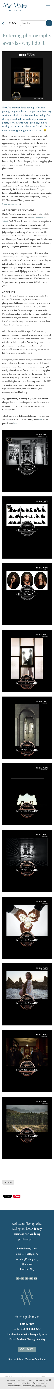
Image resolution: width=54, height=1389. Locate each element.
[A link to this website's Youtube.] (35, 1278)
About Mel (27, 1264)
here (40, 419)
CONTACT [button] (27, 1349)
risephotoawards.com (11, 203)
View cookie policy (39, 1386)
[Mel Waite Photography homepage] (23, 7)
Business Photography (27, 1254)
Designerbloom (30, 1377)
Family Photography (27, 1248)
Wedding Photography (27, 1259)
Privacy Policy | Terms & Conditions (27, 1359)
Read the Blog (27, 1269)
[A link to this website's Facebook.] (18, 1278)
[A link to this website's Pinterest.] (27, 1278)
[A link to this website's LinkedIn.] (31, 1278)
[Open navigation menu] (47, 6)
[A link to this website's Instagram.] (22, 1278)
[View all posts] (3, 24)
